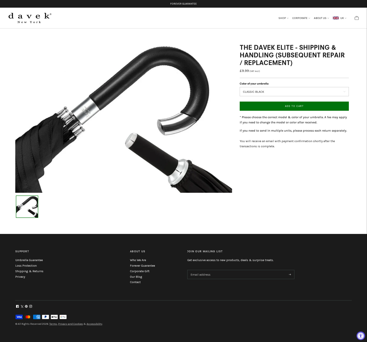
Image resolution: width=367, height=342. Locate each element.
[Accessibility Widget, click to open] (360, 335)
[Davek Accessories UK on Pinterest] (26, 307)
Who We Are (138, 260)
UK (341, 18)
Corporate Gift (139, 271)
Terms (53, 324)
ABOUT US (320, 18)
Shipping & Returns (29, 271)
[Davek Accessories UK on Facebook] (17, 307)
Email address (200, 270)
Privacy (20, 276)
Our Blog (136, 276)
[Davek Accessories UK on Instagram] (30, 307)
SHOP (282, 18)
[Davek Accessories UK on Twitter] (21, 307)
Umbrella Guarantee (29, 260)
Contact (135, 282)
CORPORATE (300, 18)
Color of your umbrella (254, 84)
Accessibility (94, 324)
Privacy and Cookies (70, 324)
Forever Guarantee (142, 265)
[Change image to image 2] (27, 207)
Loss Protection (26, 265)
